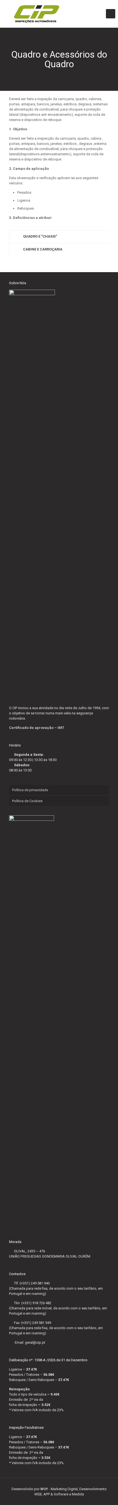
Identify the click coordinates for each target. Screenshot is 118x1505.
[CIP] (59, 14)
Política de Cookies (27, 801)
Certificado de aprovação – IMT (36, 728)
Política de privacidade (30, 790)
